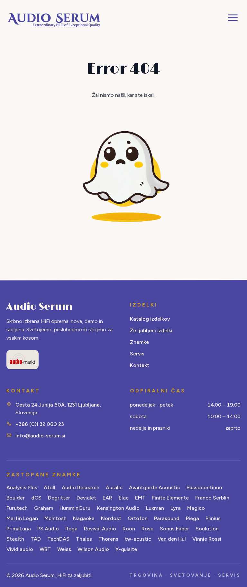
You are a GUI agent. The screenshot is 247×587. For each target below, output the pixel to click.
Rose (147, 529)
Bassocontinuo (204, 487)
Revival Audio (100, 529)
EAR (107, 498)
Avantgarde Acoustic (154, 487)
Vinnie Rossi (206, 539)
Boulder (15, 498)
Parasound (166, 518)
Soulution (207, 529)
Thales (84, 539)
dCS (36, 498)
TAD (36, 539)
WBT (45, 549)
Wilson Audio (93, 549)
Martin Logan (22, 518)
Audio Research (80, 487)
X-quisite (126, 549)
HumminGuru (74, 508)
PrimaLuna (18, 529)
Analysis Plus (21, 487)
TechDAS (58, 539)
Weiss (64, 549)
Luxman (155, 508)
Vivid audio (19, 549)
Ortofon (138, 518)
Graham (43, 508)
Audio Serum (39, 307)
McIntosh (55, 518)
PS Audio (48, 529)
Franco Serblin (212, 498)
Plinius (213, 518)
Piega (192, 518)
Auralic (114, 487)
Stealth (15, 539)
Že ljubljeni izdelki (151, 330)
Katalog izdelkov (150, 319)
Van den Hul (172, 539)
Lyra (175, 508)
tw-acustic (138, 539)
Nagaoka (84, 518)
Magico (196, 508)
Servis (137, 354)
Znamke (139, 342)
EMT (140, 498)
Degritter (59, 498)
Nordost (111, 518)
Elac (124, 498)
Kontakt (139, 365)
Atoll (49, 487)
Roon (129, 529)
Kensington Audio (118, 508)
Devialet (86, 498)
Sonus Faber (174, 529)
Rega (71, 529)
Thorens (108, 539)
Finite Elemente (170, 498)
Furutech (17, 508)
